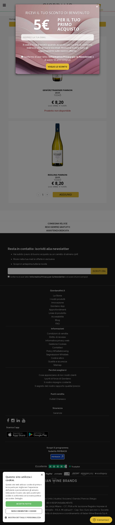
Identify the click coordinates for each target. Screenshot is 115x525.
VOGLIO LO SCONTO (57, 66)
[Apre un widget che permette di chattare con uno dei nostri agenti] (101, 520)
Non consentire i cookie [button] (23, 511)
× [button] (42, 475)
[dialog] (24, 497)
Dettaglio (19, 498)
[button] (24, 517)
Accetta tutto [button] (23, 504)
